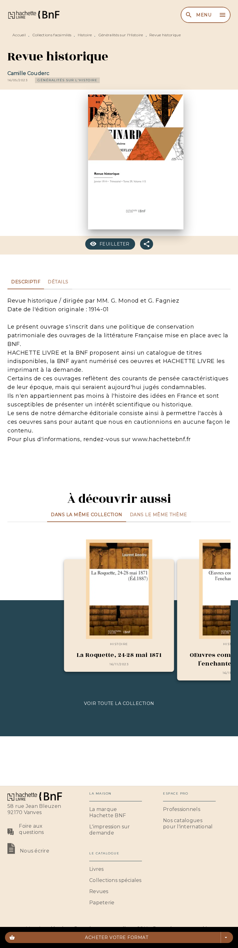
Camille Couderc (28, 73)
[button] (67, 80)
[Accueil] (33, 14)
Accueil (19, 35)
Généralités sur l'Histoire (120, 35)
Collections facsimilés (52, 35)
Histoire (85, 35)
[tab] (25, 281)
